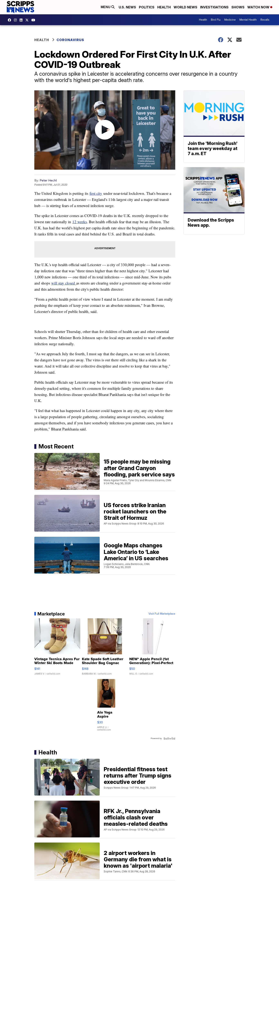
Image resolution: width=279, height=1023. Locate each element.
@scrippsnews (34, 20)
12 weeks (79, 221)
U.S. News (127, 7)
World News (185, 7)
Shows (237, 7)
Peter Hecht (48, 180)
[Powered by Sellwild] (169, 738)
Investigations (214, 7)
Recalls (264, 20)
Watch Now (258, 7)
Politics (146, 7)
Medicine (230, 20)
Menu (106, 7)
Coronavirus (70, 40)
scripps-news (22, 20)
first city (95, 193)
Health (164, 7)
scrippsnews (10, 20)
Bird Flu (216, 20)
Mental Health (248, 20)
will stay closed (63, 283)
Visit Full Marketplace (161, 613)
